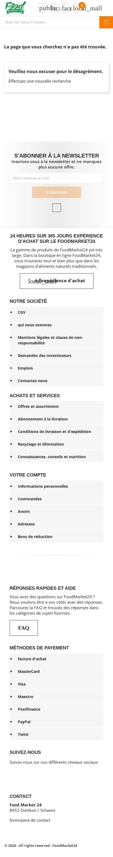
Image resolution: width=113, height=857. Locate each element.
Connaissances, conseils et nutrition (52, 456)
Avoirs (24, 511)
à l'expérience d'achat (56, 280)
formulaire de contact (30, 820)
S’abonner (56, 192)
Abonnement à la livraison (43, 419)
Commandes (30, 498)
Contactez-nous (32, 380)
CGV (22, 312)
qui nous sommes (35, 324)
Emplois (25, 368)
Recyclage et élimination (41, 444)
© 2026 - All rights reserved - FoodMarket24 (40, 845)
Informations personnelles (43, 486)
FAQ (23, 628)
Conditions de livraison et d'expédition (54, 431)
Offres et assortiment (38, 406)
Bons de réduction (35, 536)
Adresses (26, 524)
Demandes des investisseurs (44, 355)
